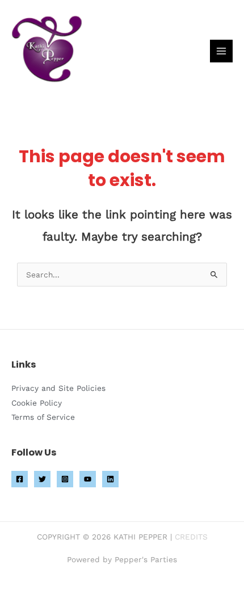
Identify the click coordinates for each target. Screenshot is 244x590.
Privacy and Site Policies (58, 388)
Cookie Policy (36, 402)
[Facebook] (19, 479)
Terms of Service (43, 417)
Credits (191, 536)
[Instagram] (65, 479)
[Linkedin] (110, 479)
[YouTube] (87, 479)
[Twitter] (42, 479)
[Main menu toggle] (221, 51)
